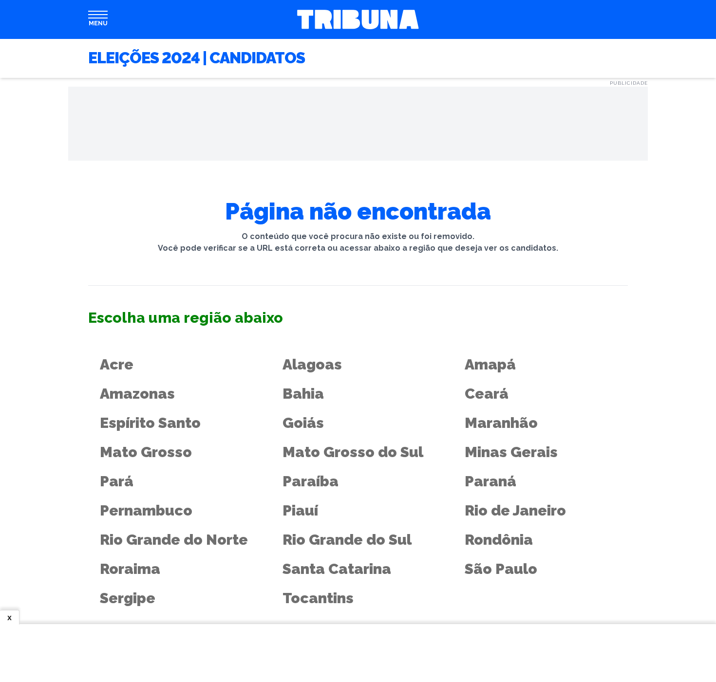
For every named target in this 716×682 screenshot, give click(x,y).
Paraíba (311, 481)
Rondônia (499, 539)
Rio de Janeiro (515, 510)
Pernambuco (146, 510)
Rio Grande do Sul (347, 539)
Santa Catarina (337, 568)
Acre (116, 364)
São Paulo (501, 568)
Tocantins (318, 598)
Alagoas (312, 364)
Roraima (130, 568)
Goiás (303, 422)
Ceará (487, 393)
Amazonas (137, 393)
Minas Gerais (511, 452)
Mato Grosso (146, 452)
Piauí (300, 510)
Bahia (303, 393)
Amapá (490, 364)
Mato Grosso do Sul (353, 452)
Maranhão (501, 422)
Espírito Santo (150, 422)
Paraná (490, 481)
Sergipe (127, 598)
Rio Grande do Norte (174, 539)
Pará (116, 481)
